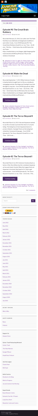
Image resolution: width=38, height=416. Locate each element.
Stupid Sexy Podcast (8, 355)
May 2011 (5, 266)
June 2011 (5, 263)
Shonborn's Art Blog (8, 377)
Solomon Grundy (24, 107)
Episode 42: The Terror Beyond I (17, 156)
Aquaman (17, 106)
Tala (19, 65)
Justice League (20, 62)
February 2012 (7, 236)
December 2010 (7, 283)
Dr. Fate (12, 60)
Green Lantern (11, 62)
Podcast (9, 34)
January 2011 (6, 280)
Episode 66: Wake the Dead (15, 73)
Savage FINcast (7, 352)
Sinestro (14, 65)
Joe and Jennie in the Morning (11, 383)
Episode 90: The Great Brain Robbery (15, 30)
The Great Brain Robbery (28, 65)
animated (7, 60)
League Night (5, 16)
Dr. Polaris (24, 60)
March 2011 (6, 273)
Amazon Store (6, 336)
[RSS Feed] (2, 1)
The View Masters (8, 348)
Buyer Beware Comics (9, 393)
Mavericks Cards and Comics (10, 403)
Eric (5, 34)
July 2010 (5, 300)
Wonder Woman (12, 149)
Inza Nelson (11, 107)
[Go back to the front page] (19, 8)
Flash (28, 60)
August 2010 (6, 297)
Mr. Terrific (28, 63)
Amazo (7, 106)
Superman (5, 109)
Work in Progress (7, 380)
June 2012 (5, 222)
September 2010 (7, 294)
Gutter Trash (6, 345)
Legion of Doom (13, 63)
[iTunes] (6, 1)
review (10, 65)
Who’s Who (6, 311)
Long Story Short (7, 399)
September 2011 (7, 253)
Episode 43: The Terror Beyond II (18, 116)
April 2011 (5, 270)
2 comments (31, 190)
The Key (5, 66)
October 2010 (7, 290)
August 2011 (6, 256)
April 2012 (5, 229)
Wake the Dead (17, 109)
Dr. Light (17, 60)
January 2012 (6, 239)
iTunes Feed (6, 364)
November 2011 (7, 246)
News (4, 322)
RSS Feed (5, 368)
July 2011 (5, 260)
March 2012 (6, 232)
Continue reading (10, 100)
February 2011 (7, 277)
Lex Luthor (21, 63)
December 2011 (7, 243)
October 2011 (7, 249)
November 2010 (7, 287)
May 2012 (5, 226)
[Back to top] (34, 412)
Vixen (10, 109)
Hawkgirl (5, 107)
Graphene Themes (13, 413)
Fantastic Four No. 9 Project (10, 396)
